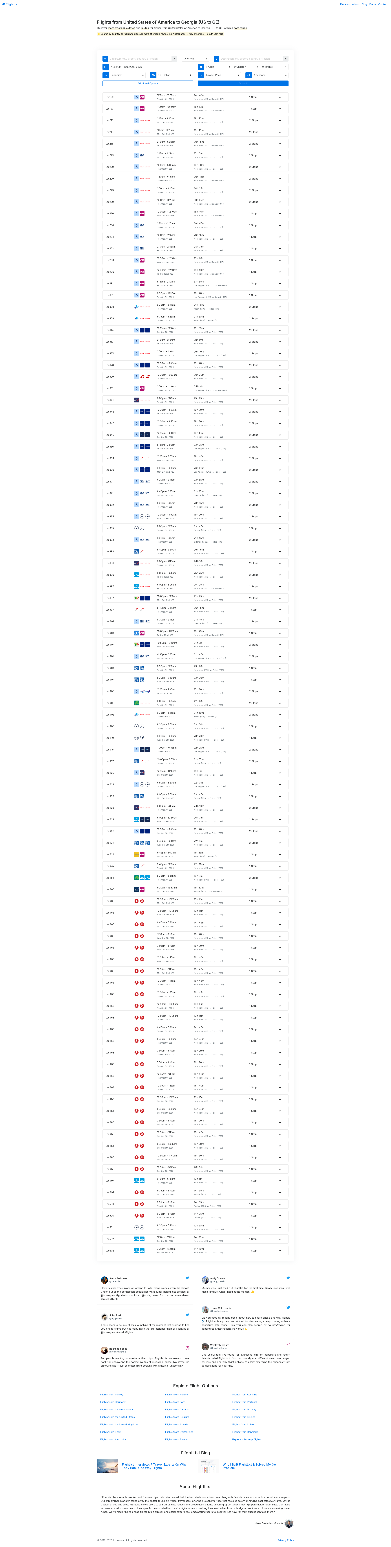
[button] (174, 59)
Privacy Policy (286, 1540)
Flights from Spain (110, 1431)
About (355, 4)
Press (372, 4)
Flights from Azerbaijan (113, 1439)
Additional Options (147, 83)
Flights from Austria (176, 1424)
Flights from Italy (175, 1402)
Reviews (345, 4)
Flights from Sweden (177, 1439)
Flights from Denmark (245, 1431)
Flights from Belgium (177, 1417)
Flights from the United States (117, 1417)
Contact (382, 4)
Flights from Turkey (111, 1394)
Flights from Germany (113, 1402)
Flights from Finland (243, 1417)
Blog (364, 4)
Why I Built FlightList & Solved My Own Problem (250, 1466)
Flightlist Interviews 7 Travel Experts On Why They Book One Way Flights (154, 1466)
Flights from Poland (176, 1394)
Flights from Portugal (244, 1402)
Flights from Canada (176, 1409)
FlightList (12, 4)
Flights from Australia (244, 1394)
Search (243, 83)
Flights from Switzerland (179, 1431)
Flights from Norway (244, 1409)
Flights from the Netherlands (116, 1409)
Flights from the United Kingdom (119, 1424)
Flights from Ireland (243, 1424)
